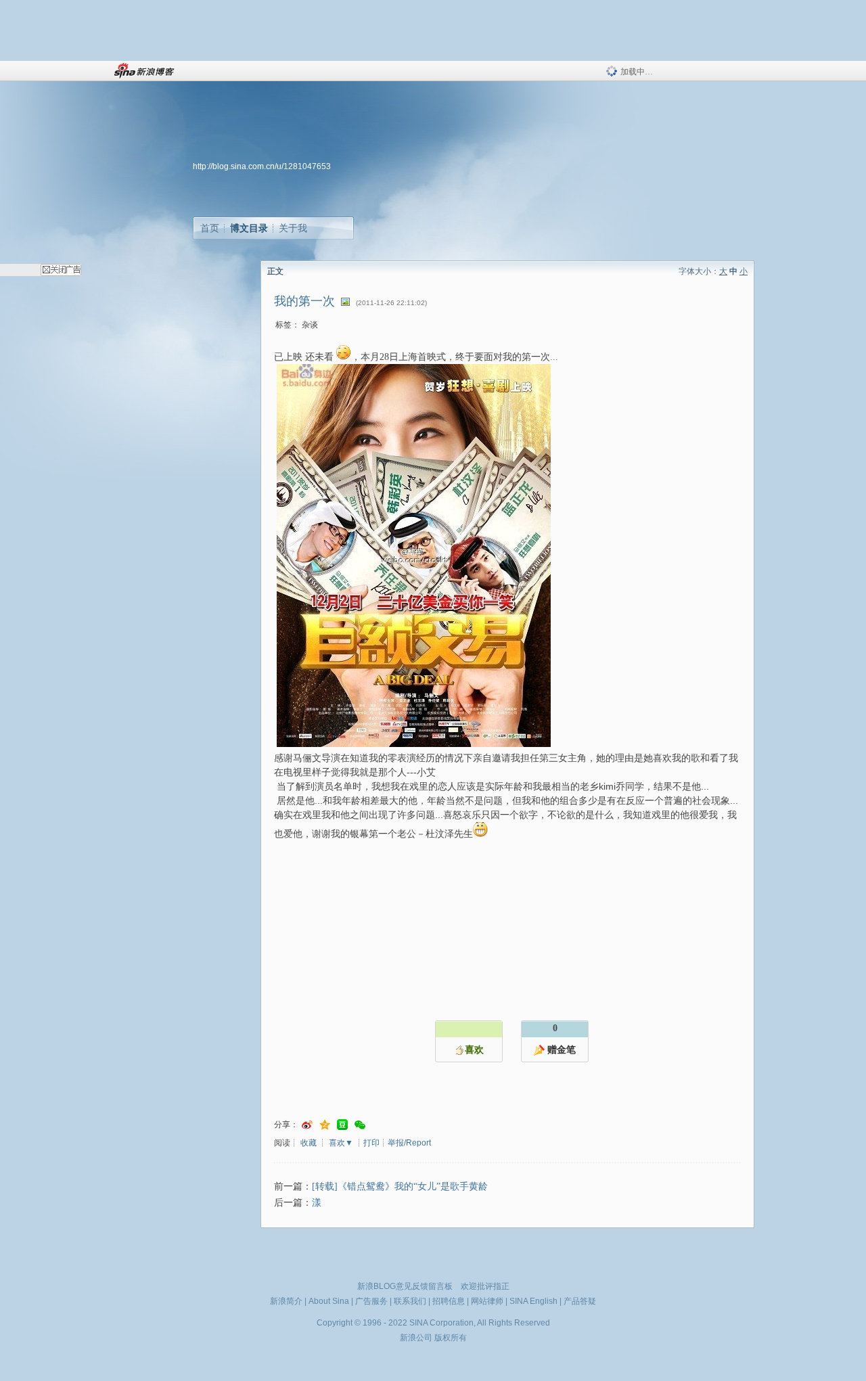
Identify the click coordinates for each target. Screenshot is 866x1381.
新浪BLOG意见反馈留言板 (405, 1286)
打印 (371, 1143)
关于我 (293, 228)
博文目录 (249, 228)
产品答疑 (580, 1301)
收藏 (308, 1143)
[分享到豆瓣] (342, 1125)
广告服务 (371, 1301)
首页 (209, 228)
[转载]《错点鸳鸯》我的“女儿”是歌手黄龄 (400, 1186)
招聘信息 (448, 1301)
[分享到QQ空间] (324, 1125)
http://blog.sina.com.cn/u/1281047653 (262, 166)
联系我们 (410, 1301)
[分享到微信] (360, 1125)
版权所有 (450, 1337)
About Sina (329, 1301)
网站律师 (487, 1301)
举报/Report (409, 1143)
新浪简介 (286, 1301)
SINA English (533, 1301)
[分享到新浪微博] (307, 1125)
